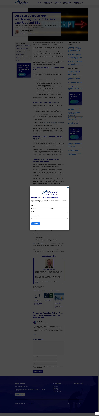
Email (33, 211)
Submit (36, 223)
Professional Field (35, 216)
